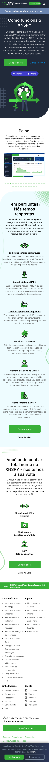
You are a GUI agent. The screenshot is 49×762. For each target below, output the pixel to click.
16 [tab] (44, 183)
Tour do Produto (12, 691)
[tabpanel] (24, 152)
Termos (6, 737)
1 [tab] (5, 183)
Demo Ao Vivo (37, 62)
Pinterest (32, 698)
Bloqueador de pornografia (11, 668)
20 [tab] (21, 186)
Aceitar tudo (14, 757)
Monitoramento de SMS (13, 640)
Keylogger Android (12, 645)
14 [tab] (39, 183)
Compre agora (35, 3)
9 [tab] (26, 183)
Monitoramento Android (33, 605)
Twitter (31, 694)
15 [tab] (41, 183)
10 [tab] (28, 183)
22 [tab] (26, 186)
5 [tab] (15, 183)
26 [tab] (36, 186)
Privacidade (17, 737)
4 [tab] (13, 183)
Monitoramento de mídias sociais (13, 661)
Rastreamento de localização (12, 651)
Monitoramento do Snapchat (13, 612)
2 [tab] (8, 183)
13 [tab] (36, 183)
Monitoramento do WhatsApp (13, 605)
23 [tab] (28, 186)
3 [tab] (10, 183)
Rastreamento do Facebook (12, 626)
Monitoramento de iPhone (35, 612)
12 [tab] (33, 183)
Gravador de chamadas (14, 656)
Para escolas (32, 631)
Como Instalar (10, 705)
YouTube (32, 701)
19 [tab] (18, 186)
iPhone (33, 74)
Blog (6, 708)
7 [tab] (21, 183)
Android (19, 74)
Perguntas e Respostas (10, 696)
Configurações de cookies (14, 741)
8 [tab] (23, 183)
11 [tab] (31, 183)
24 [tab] (31, 186)
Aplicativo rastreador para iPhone (36, 619)
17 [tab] (13, 186)
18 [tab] (15, 186)
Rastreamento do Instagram (12, 619)
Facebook (32, 691)
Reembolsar (30, 737)
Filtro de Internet (12, 674)
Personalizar (34, 757)
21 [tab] (23, 186)
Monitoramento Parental (33, 626)
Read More (31, 752)
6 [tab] (18, 183)
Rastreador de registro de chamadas (14, 633)
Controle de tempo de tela (14, 679)
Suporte (8, 701)
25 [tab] (33, 186)
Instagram (32, 705)
